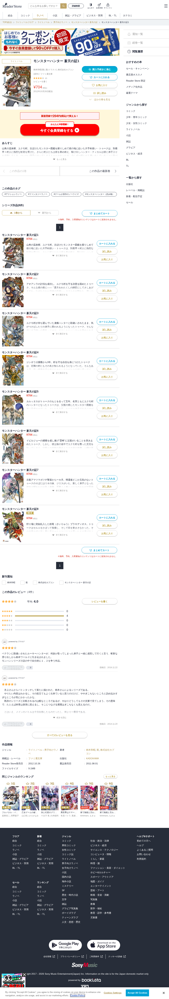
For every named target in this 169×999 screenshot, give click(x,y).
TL (127, 166)
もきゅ (93, 816)
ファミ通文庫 (46, 74)
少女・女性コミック (136, 123)
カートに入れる (102, 77)
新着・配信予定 (134, 196)
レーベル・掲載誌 (135, 190)
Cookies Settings (112, 993)
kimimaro (84, 816)
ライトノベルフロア (25, 22)
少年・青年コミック (136, 117)
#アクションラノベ (13, 194)
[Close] (163, 993)
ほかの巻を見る (102, 99)
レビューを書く (40, 82)
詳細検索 (76, 6)
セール (129, 202)
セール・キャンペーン (137, 68)
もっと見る (62, 159)
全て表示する (62, 255)
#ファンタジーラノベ (37, 194)
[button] (117, 956)
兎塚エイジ (77, 816)
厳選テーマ (132, 93)
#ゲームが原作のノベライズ (66, 194)
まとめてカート (102, 213)
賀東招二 (6, 816)
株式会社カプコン (46, 582)
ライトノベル (44, 22)
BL (127, 159)
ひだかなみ (33, 816)
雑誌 (128, 141)
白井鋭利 (54, 816)
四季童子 (15, 816)
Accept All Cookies (137, 993)
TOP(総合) (7, 22)
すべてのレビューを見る (59, 735)
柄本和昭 (11, 582)
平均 (29, 601)
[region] (84, 993)
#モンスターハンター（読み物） (99, 194)
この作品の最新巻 (99, 171)
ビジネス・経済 (134, 153)
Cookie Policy (77, 995)
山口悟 (25, 816)
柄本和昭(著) (39, 70)
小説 (128, 135)
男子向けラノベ (60, 22)
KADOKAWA (92, 758)
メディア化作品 (134, 86)
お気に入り (101, 85)
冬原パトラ (66, 816)
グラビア (130, 147)
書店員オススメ (134, 74)
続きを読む (62, 717)
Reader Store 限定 (135, 80)
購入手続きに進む (101, 69)
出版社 (129, 184)
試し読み (101, 93)
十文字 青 (45, 816)
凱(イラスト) (51, 70)
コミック (130, 111)
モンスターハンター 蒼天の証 (84, 22)
